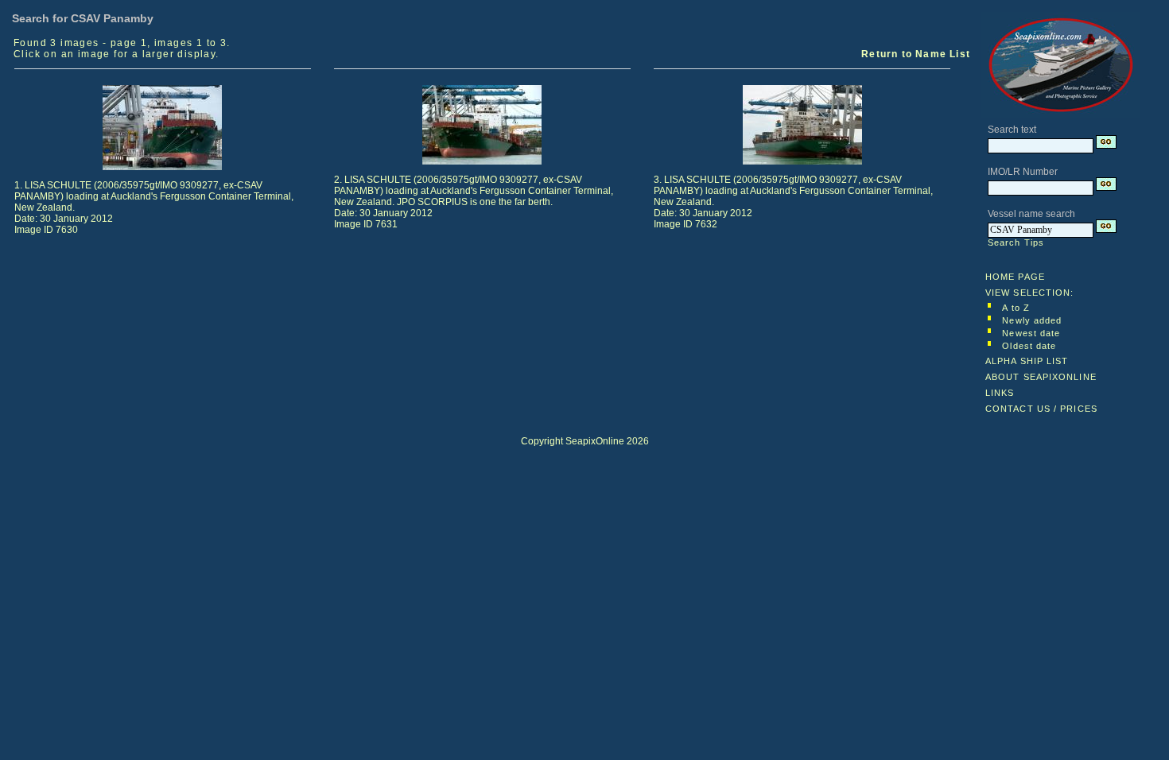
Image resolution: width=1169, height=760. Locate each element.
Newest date (1031, 333)
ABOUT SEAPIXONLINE (1041, 377)
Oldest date (1029, 346)
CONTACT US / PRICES (1041, 408)
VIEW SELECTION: (1029, 292)
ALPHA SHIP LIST (1027, 361)
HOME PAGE (1015, 276)
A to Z (1016, 307)
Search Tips (1016, 242)
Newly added (1032, 320)
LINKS (1000, 392)
